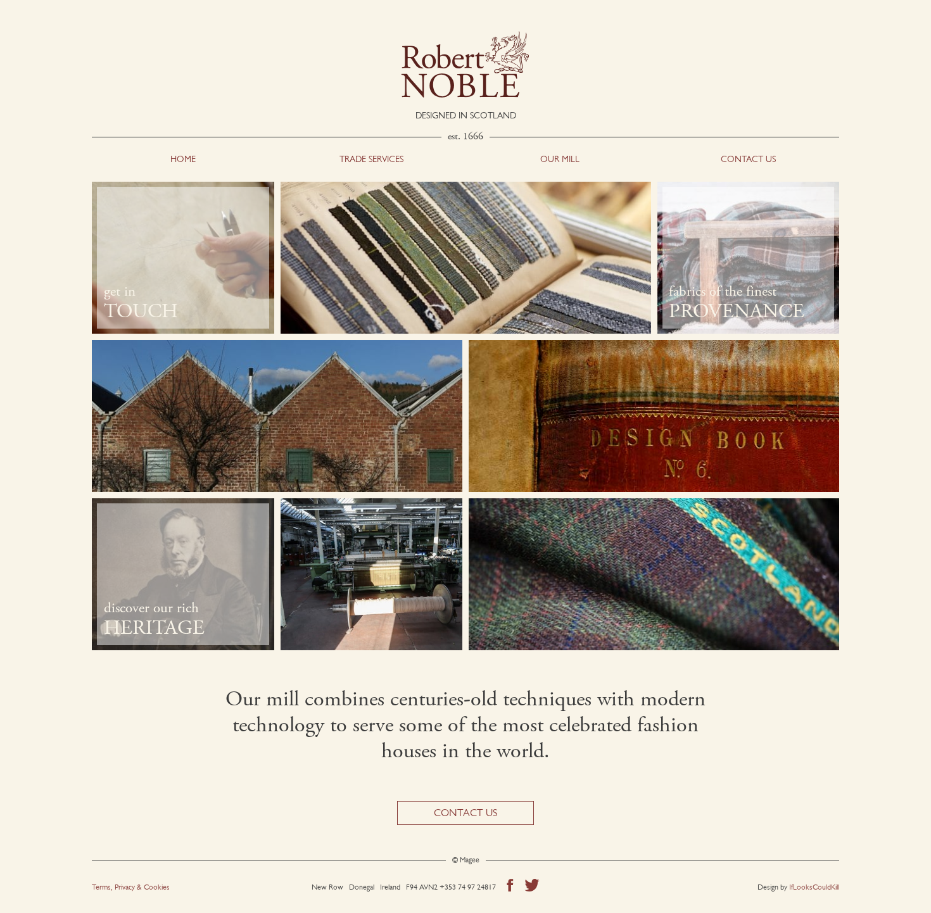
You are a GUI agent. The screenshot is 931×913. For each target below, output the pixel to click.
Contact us (748, 159)
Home (183, 159)
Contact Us (465, 813)
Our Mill (560, 159)
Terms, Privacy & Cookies (131, 887)
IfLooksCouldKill (814, 887)
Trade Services (371, 159)
